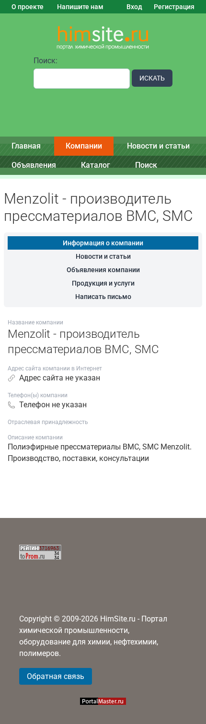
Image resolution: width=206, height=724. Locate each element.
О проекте (27, 7)
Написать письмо (103, 296)
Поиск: (45, 60)
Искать (152, 78)
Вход (134, 7)
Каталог (95, 165)
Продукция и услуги (103, 283)
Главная (26, 145)
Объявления (33, 165)
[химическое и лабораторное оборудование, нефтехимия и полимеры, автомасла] (103, 38)
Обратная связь (55, 676)
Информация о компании (103, 243)
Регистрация (174, 7)
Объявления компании (103, 270)
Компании (84, 145)
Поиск (146, 165)
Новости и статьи (158, 145)
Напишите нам (80, 7)
